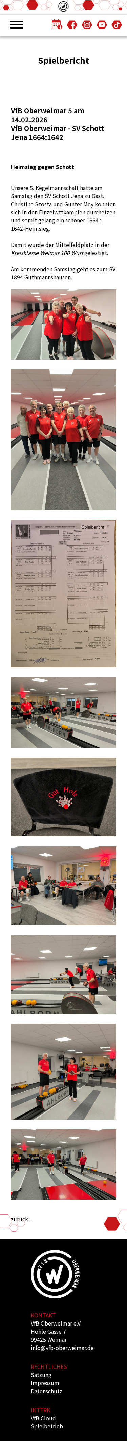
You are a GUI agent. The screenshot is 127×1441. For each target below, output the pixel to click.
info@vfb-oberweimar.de (62, 1347)
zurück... (21, 1219)
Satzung (41, 1375)
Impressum (45, 1383)
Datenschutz (46, 1391)
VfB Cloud (43, 1418)
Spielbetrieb (47, 1426)
